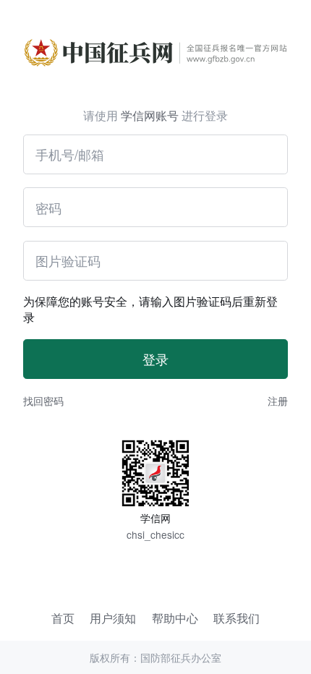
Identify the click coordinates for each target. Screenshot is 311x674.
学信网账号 (150, 115)
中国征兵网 (155, 34)
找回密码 (43, 400)
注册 (278, 400)
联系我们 (236, 618)
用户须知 (113, 618)
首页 (62, 618)
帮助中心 (175, 618)
